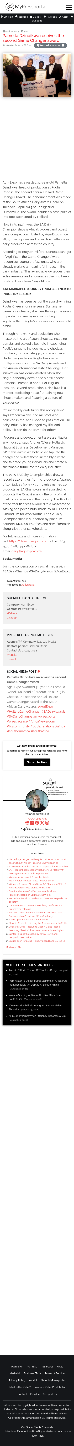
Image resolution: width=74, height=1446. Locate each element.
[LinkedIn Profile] (32, 823)
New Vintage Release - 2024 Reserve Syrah (31, 880)
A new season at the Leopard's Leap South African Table (38, 866)
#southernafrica (18, 731)
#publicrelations (42, 726)
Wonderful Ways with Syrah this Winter (29, 877)
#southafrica (40, 731)
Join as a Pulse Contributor (50, 1387)
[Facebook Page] (37, 823)
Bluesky (36, 17)
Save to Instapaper (50, 45)
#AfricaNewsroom (42, 721)
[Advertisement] (37, 139)
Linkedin (8, 1431)
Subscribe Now (37, 762)
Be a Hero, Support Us (43, 1394)
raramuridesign (32, 1417)
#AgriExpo (45, 706)
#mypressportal (44, 716)
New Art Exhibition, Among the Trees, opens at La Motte (38, 923)
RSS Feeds (47, 1366)
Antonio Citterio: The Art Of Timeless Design (33, 970)
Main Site (16, 1366)
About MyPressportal (52, 1380)
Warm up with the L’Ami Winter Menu (28, 919)
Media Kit (14, 1373)
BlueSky (37, 1431)
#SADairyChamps (19, 716)
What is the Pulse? (20, 1387)
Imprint (33, 1380)
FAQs (60, 1366)
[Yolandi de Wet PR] (37, 800)
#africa (60, 726)
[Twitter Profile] (42, 823)
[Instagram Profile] (47, 823)
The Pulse (31, 1366)
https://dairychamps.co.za (27, 541)
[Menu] (69, 7)
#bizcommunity (18, 726)
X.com (64, 17)
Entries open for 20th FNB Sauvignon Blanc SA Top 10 (37, 941)
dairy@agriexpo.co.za (27, 551)
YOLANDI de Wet (37, 818)
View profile (14, 947)
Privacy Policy (17, 1380)
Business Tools (32, 1373)
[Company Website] (27, 823)
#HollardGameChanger (24, 711)
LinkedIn (8, 17)
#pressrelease (17, 721)
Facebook (22, 17)
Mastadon (51, 1431)
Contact (22, 1394)
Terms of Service (55, 1373)
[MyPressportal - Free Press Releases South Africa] (31, 7)
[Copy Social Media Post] (38, 671)
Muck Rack (37, 1435)
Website (12, 613)
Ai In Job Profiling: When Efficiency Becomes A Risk (37, 1015)
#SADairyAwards (53, 711)
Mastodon (51, 17)
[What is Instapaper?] (63, 45)
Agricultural (27, 584)
